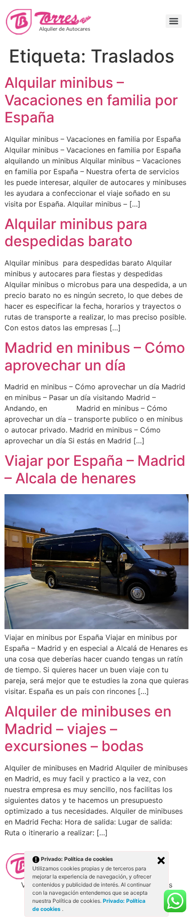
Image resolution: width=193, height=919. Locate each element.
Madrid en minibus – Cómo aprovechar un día (94, 356)
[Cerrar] (161, 860)
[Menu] (174, 21)
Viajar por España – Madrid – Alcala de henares (94, 469)
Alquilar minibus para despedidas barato (75, 232)
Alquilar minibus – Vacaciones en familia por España (91, 100)
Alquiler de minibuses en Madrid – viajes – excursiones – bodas (87, 729)
